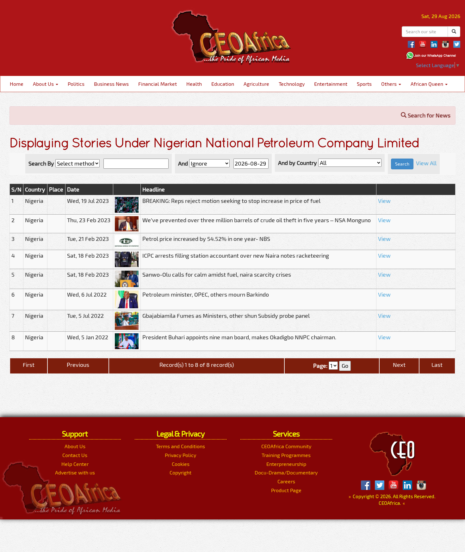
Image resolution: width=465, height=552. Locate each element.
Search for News (428, 115)
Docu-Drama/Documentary (286, 472)
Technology (292, 84)
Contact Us (74, 455)
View (384, 200)
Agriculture (256, 84)
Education (222, 84)
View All (426, 163)
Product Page (286, 490)
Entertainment (330, 84)
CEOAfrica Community (286, 446)
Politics (76, 84)
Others (389, 84)
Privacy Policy (180, 455)
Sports (364, 84)
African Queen (427, 84)
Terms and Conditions (180, 446)
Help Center (75, 464)
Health (194, 84)
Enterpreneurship (286, 464)
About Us (44, 84)
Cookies (180, 464)
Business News (111, 84)
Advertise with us (75, 472)
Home (16, 84)
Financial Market (157, 84)
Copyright (180, 472)
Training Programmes (286, 455)
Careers (286, 481)
